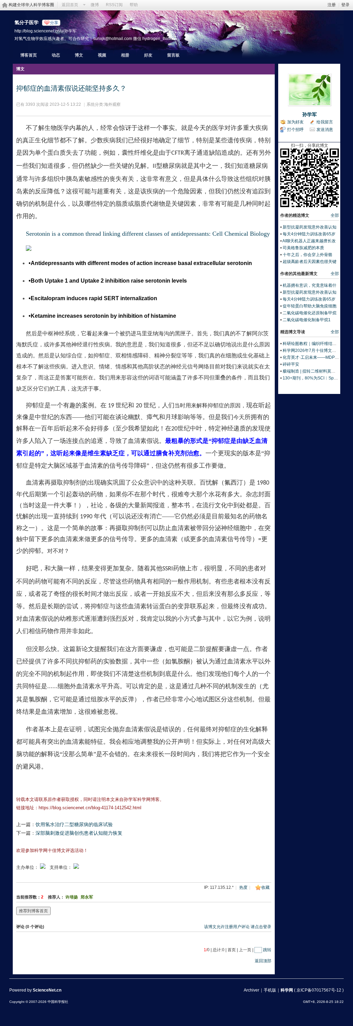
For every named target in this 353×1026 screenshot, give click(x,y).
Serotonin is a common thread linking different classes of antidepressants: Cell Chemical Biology (148, 233)
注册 (331, 4)
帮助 (134, 4)
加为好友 (295, 122)
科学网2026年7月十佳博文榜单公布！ (318, 350)
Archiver (251, 990)
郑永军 (87, 897)
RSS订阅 (114, 4)
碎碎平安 (291, 364)
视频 (102, 55)
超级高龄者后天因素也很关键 (309, 261)
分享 (54, 22)
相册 (125, 55)
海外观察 (112, 104)
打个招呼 (295, 129)
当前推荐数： (28, 897)
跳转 (267, 949)
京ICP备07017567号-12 (318, 990)
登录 (345, 4)
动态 (56, 55)
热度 (243, 887)
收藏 (265, 887)
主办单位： (27, 867)
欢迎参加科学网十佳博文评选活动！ (52, 850)
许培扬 (71, 897)
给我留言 (324, 122)
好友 (148, 55)
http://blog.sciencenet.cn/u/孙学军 (45, 31)
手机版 (270, 990)
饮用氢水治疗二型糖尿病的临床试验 (74, 824)
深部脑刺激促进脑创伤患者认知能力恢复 (79, 833)
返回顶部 (263, 960)
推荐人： (56, 897)
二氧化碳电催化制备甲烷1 (307, 319)
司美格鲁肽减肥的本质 (303, 247)
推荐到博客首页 (33, 910)
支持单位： (61, 867)
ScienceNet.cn (47, 990)
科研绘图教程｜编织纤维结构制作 (314, 343)
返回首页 (70, 4)
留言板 (173, 55)
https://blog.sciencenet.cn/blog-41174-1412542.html (90, 807)
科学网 (287, 990)
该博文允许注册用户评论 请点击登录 (237, 926)
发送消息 (324, 129)
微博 (95, 4)
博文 (79, 55)
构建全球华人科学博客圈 (31, 4)
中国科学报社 (58, 1002)
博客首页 (28, 55)
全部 (335, 215)
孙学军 (309, 114)
